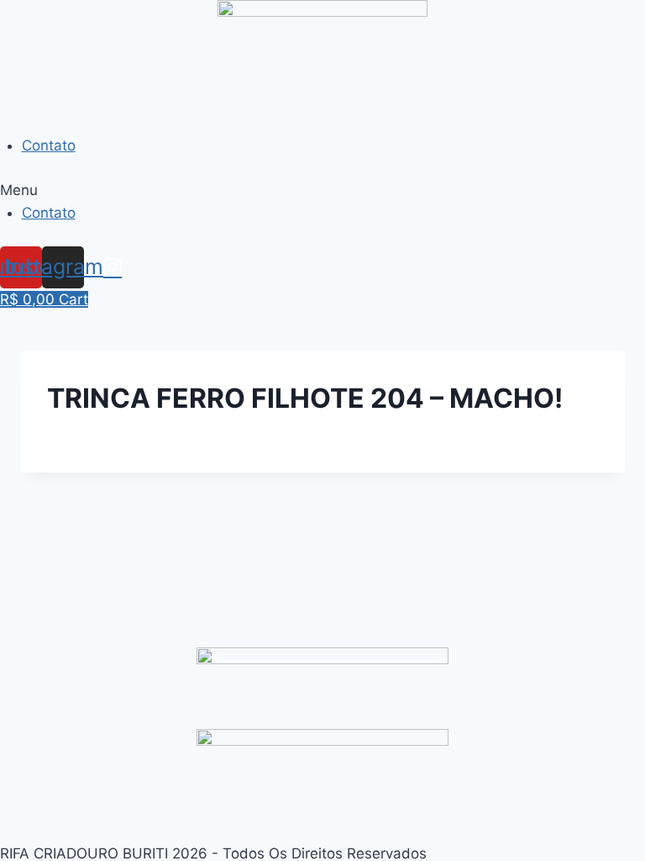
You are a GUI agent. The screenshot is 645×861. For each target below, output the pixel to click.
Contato (49, 145)
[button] (322, 190)
